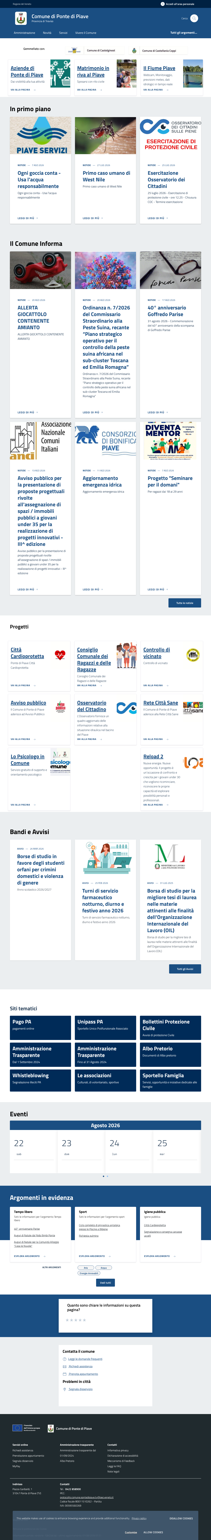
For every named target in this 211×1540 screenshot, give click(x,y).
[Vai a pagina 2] (107, 1176)
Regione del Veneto (22, 4)
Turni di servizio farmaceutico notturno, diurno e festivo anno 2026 (103, 900)
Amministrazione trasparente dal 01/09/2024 (78, 1453)
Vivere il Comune (85, 32)
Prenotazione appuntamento (28, 1456)
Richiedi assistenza (23, 1450)
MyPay (16, 1466)
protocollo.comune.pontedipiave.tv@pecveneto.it (87, 1497)
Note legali (113, 1471)
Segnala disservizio (23, 1461)
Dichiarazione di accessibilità (122, 1456)
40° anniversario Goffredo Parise (167, 311)
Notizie (22, 165)
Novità (47, 32)
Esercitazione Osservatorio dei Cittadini (166, 179)
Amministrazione (24, 32)
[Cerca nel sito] (194, 18)
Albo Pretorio (67, 1461)
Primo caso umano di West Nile (106, 176)
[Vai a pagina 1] (103, 1176)
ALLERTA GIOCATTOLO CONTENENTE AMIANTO (33, 317)
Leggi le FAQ (114, 1466)
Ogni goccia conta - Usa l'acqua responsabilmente (39, 179)
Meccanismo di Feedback (121, 1461)
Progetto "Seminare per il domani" (170, 481)
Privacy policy (139, 1518)
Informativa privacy (118, 1450)
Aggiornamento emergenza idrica (102, 481)
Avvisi (20, 848)
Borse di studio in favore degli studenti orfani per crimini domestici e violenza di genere (40, 869)
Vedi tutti (105, 1283)
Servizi (63, 32)
